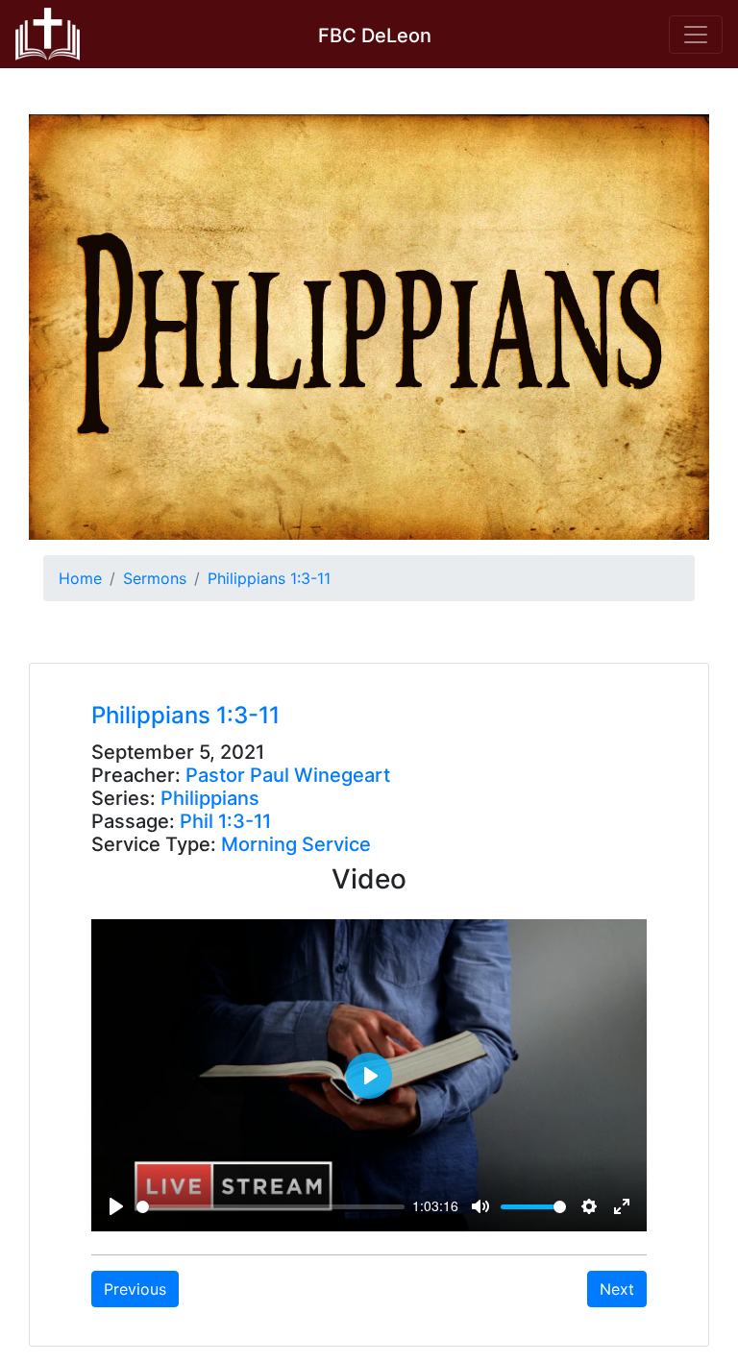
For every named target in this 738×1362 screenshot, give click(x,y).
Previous (135, 1289)
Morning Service (296, 844)
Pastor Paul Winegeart (287, 775)
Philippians (209, 798)
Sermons (154, 578)
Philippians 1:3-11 (269, 578)
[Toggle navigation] (696, 34)
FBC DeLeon (374, 35)
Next (617, 1289)
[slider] (270, 1207)
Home (80, 578)
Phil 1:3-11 (225, 821)
